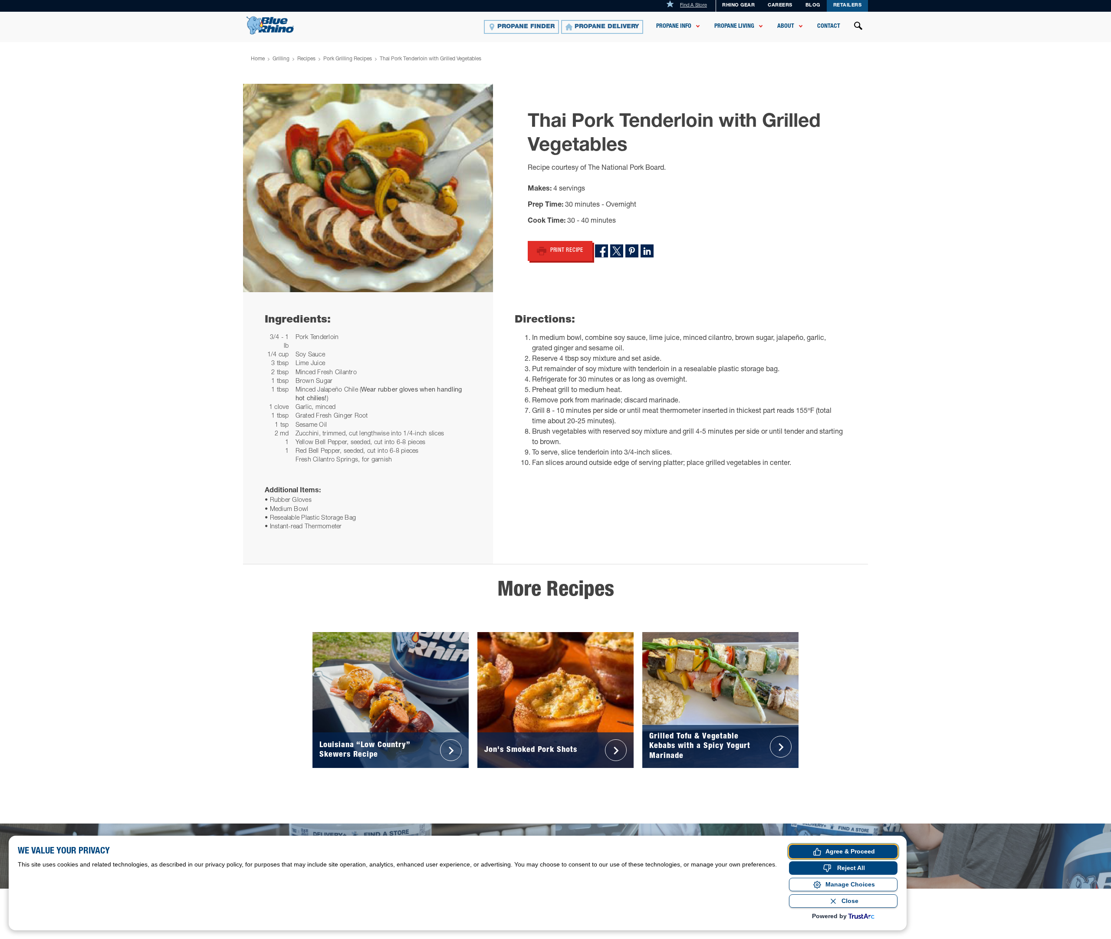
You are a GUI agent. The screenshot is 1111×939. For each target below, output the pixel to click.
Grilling (281, 59)
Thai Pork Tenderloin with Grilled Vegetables (430, 59)
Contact (828, 26)
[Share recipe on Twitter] (616, 250)
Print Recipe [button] (566, 251)
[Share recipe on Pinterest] (631, 250)
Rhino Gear (738, 5)
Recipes (306, 59)
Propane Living (734, 26)
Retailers (847, 5)
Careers (780, 5)
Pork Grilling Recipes (347, 59)
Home (258, 59)
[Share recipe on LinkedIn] (647, 250)
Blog (812, 5)
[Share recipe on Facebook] (601, 250)
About (785, 26)
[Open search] (858, 27)
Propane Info (673, 26)
